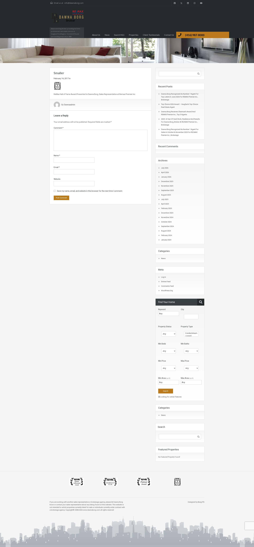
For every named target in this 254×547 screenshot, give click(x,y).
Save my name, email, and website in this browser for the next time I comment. (90, 191)
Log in (163, 277)
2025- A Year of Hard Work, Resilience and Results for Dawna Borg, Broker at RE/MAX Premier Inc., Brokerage (180, 122)
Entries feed (166, 282)
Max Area (187, 378)
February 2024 (166, 235)
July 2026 (164, 168)
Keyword (161, 309)
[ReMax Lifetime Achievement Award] (76, 481)
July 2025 (164, 199)
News (107, 35)
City (182, 309)
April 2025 (165, 204)
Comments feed (167, 286)
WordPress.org (167, 291)
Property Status (164, 327)
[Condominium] (191, 333)
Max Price (185, 361)
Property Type (187, 327)
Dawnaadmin (69, 105)
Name (57, 155)
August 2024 (166, 231)
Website (57, 179)
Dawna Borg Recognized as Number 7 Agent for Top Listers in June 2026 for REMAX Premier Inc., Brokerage (179, 97)
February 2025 (166, 208)
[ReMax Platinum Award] (144, 481)
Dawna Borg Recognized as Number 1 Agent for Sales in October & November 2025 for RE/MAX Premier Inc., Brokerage (179, 132)
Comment (59, 128)
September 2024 (167, 226)
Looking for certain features (171, 397)
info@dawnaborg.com (74, 3)
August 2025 (166, 195)
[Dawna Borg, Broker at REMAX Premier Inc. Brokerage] (67, 19)
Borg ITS (201, 502)
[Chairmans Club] (110, 481)
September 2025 (167, 190)
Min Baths (185, 344)
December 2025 (167, 181)
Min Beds (162, 344)
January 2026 (166, 177)
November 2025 (167, 186)
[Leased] (191, 335)
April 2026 (165, 172)
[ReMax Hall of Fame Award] (177, 481)
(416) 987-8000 (194, 35)
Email (57, 167)
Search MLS (119, 35)
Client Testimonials (151, 35)
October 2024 (166, 222)
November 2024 (167, 217)
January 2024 (166, 240)
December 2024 (167, 213)
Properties (133, 35)
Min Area (164, 378)
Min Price (162, 361)
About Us (96, 35)
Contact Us (169, 35)
